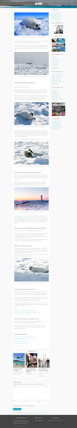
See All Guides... (55, 68)
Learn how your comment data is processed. (40, 412)
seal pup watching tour (22, 216)
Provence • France (56, 83)
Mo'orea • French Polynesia (58, 74)
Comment (14, 386)
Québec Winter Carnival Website (22, 313)
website (36, 322)
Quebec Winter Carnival (37, 303)
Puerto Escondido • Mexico (58, 81)
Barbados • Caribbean (56, 76)
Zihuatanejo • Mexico (56, 80)
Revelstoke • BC (55, 96)
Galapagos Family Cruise (20, 343)
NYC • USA (54, 57)
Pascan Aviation (18, 239)
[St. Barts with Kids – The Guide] (19, 360)
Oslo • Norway (55, 64)
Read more (40, 3)
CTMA (23, 233)
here (62, 420)
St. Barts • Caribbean (56, 77)
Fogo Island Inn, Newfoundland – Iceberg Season (25, 336)
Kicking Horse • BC (56, 94)
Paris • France (55, 58)
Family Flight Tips (56, 19)
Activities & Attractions (57, 18)
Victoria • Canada (55, 62)
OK (36, 3)
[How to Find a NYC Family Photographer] (44, 360)
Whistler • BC (55, 90)
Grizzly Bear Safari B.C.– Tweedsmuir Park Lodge (25, 338)
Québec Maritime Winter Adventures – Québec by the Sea (28, 312)
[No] (75, 2)
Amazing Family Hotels (57, 125)
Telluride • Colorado (56, 97)
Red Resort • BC (55, 93)
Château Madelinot (25, 217)
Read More (18, 374)
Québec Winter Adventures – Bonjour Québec (25, 310)
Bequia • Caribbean (56, 78)
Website (39, 401)
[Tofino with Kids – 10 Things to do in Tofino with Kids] (31, 360)
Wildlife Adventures (56, 17)
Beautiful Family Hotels (57, 15)
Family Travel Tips (56, 124)
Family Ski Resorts (56, 14)
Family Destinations (56, 12)
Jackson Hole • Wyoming (57, 99)
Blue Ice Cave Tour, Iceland (21, 340)
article (24, 328)
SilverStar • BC (55, 91)
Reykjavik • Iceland (56, 60)
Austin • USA (54, 61)
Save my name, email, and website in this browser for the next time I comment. (25, 405)
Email (27, 401)
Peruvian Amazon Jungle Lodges (22, 341)
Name (14, 401)
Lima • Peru (54, 65)
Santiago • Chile (55, 67)
